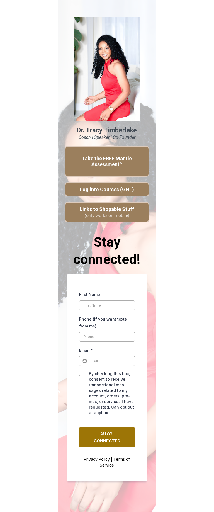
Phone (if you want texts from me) (103, 322)
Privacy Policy (97, 459)
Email (86, 350)
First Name (89, 294)
